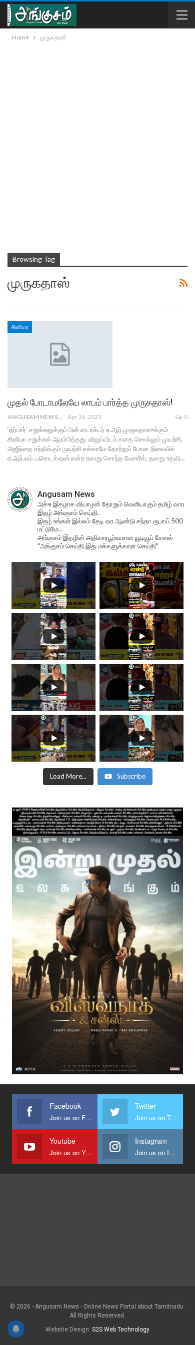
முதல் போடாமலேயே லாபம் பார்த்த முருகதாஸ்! (90, 402)
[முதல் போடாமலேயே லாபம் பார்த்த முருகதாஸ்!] (60, 354)
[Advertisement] (97, 145)
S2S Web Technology (121, 1329)
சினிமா (19, 327)
